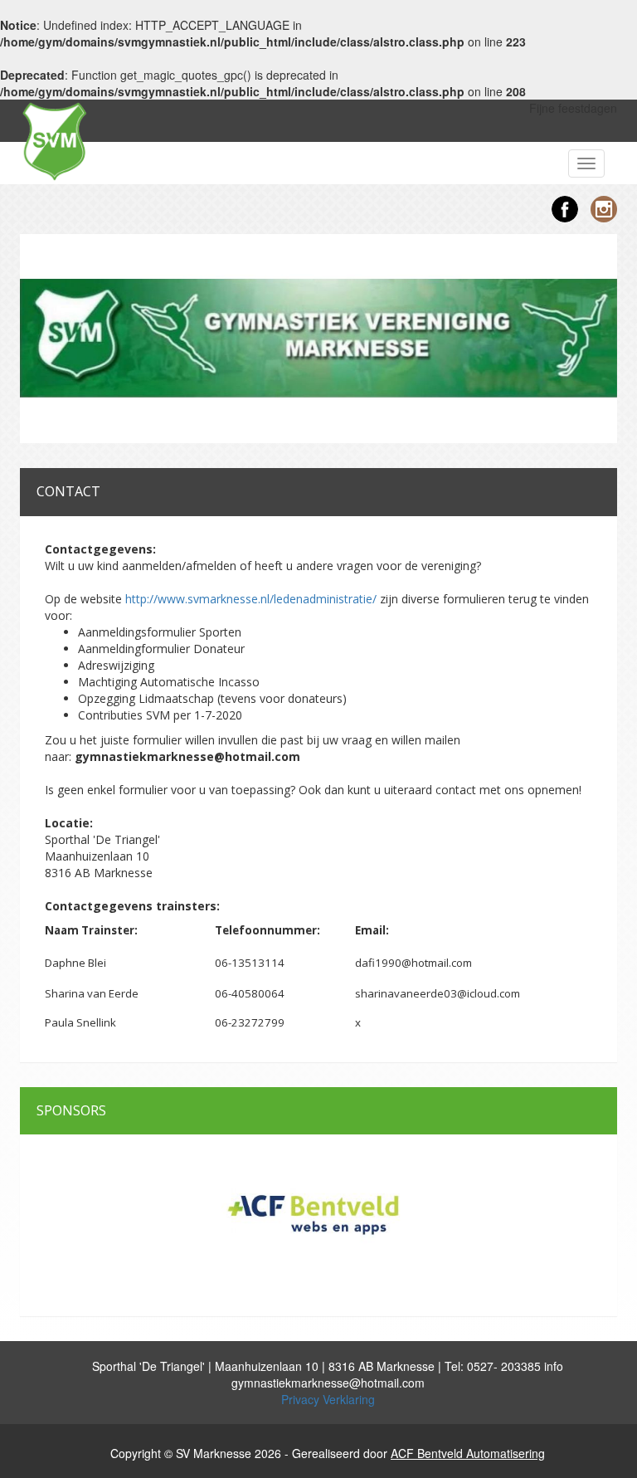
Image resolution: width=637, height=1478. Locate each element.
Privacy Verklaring (328, 1399)
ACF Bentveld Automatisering (468, 1453)
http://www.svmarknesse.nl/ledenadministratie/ (251, 599)
